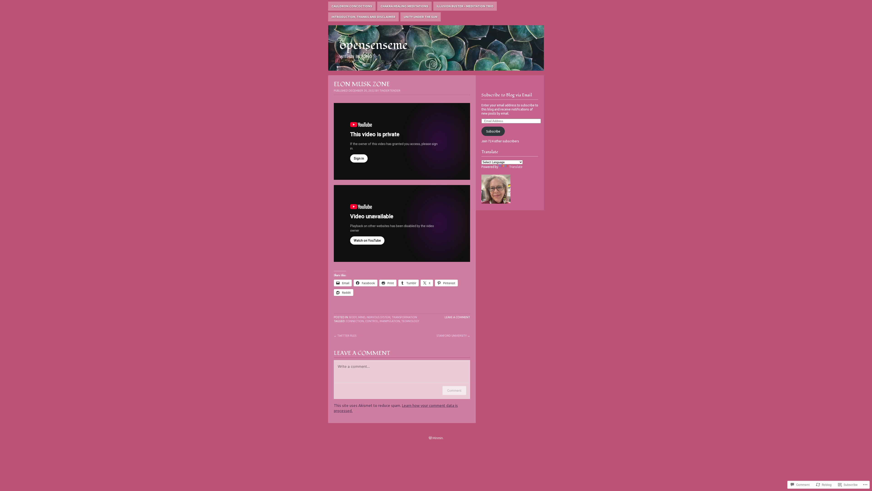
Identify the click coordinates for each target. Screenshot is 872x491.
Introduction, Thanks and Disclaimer (363, 16)
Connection (355, 321)
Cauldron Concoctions (352, 6)
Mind (361, 317)
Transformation (404, 317)
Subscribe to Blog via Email (506, 95)
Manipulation (390, 321)
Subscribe (493, 131)
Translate (516, 167)
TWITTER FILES (346, 335)
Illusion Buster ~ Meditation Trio (465, 6)
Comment (454, 390)
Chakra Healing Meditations (404, 6)
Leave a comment (457, 317)
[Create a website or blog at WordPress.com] (430, 438)
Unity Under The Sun (420, 16)
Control (371, 321)
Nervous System (378, 317)
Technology (410, 321)
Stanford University (451, 335)
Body (353, 317)
